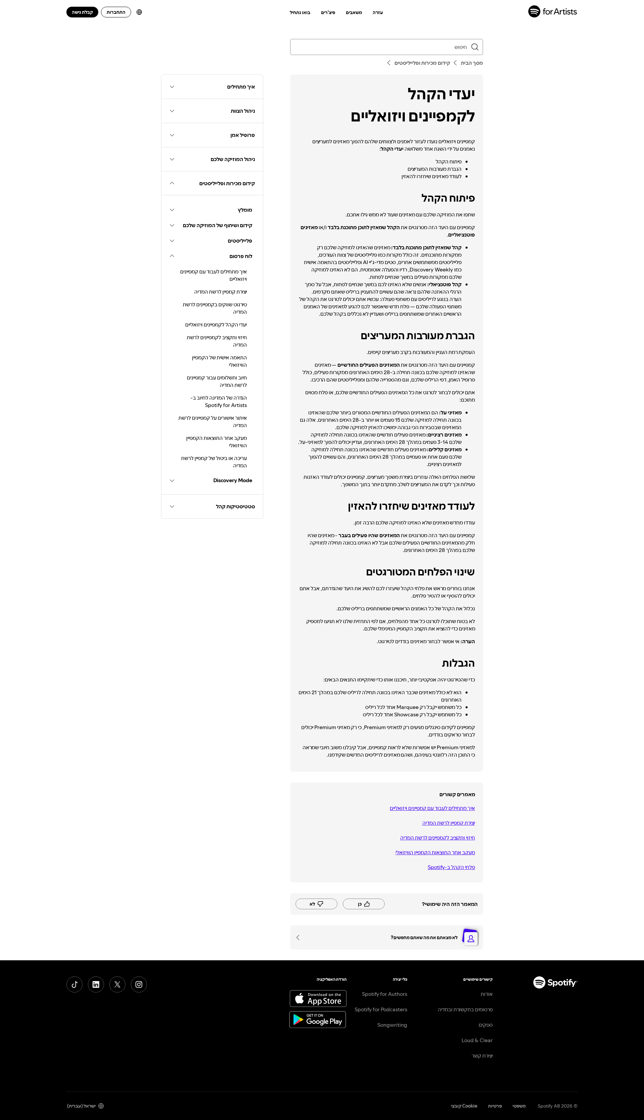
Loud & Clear (477, 1040)
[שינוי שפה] (139, 12)
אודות (487, 994)
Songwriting (392, 1024)
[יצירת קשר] (300, 937)
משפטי (519, 1106)
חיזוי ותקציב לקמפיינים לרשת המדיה (437, 837)
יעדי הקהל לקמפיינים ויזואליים (216, 324)
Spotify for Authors (384, 994)
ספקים (486, 1024)
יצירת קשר (482, 1055)
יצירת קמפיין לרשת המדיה (448, 822)
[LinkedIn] (96, 984)
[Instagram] (139, 984)
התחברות (116, 12)
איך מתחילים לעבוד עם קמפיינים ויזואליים (432, 808)
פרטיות (495, 1106)
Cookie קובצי (464, 1106)
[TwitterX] (117, 984)
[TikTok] (74, 984)
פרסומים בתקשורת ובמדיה (465, 1009)
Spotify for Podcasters (381, 1009)
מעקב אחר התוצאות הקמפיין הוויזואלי (435, 852)
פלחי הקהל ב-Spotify (451, 867)
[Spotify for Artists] (553, 12)
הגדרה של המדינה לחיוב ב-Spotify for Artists (219, 401)
